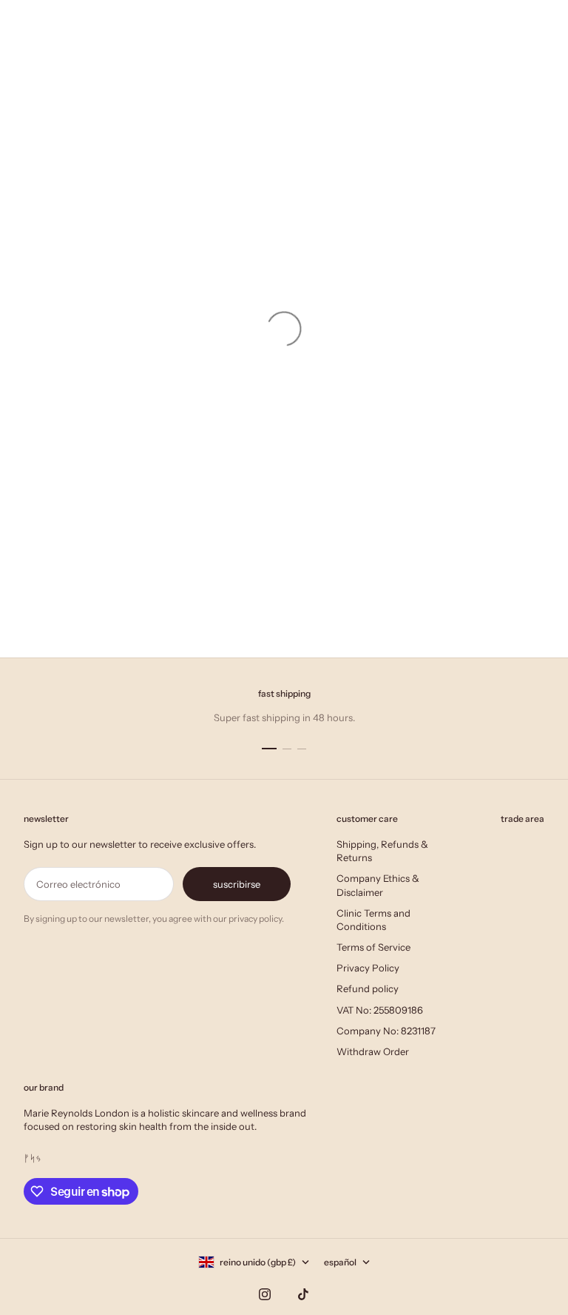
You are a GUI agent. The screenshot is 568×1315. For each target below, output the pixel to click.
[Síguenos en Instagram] (264, 1294)
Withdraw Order (373, 1051)
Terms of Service (373, 947)
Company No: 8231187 (386, 1031)
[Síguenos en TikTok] (303, 1294)
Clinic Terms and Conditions (373, 919)
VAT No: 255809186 (380, 1010)
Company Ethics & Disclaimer (378, 884)
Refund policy (368, 988)
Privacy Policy (368, 968)
